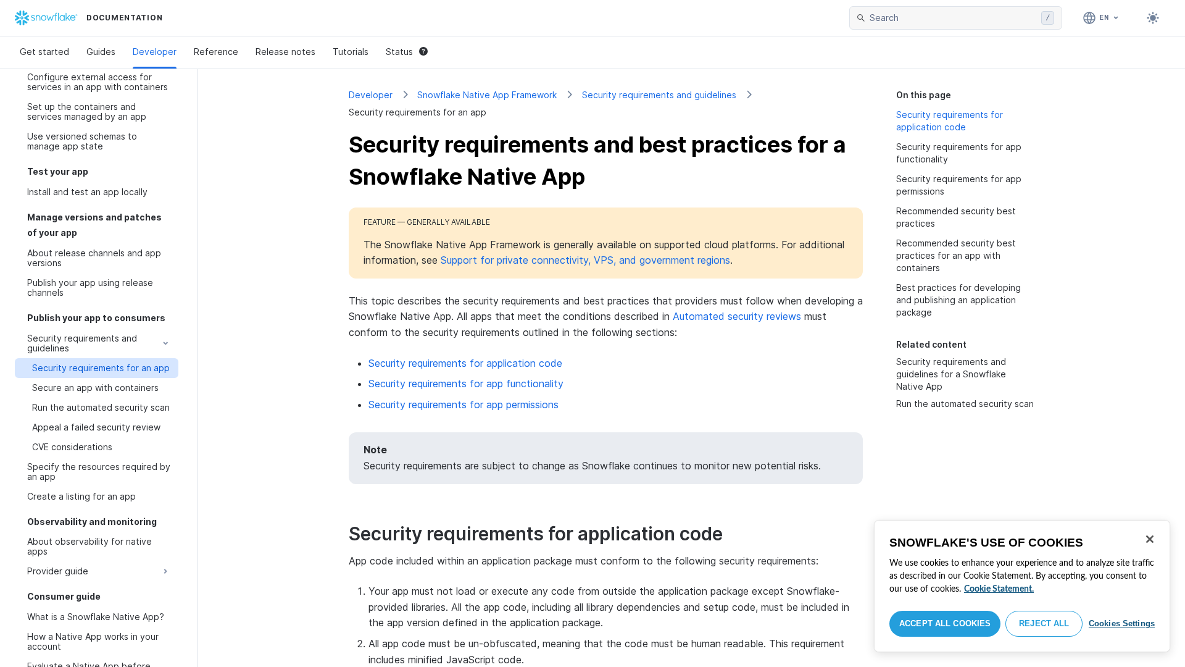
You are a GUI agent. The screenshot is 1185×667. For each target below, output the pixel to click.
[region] (1022, 586)
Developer (155, 51)
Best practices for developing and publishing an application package (958, 299)
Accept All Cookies (945, 623)
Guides (100, 51)
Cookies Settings (1122, 623)
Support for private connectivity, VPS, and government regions (585, 260)
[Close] (1149, 539)
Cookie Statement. (999, 589)
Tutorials (350, 51)
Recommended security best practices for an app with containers (956, 255)
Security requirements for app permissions (463, 404)
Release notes (285, 51)
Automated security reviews (737, 316)
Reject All (1044, 623)
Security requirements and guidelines (659, 95)
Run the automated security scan (965, 403)
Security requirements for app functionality (465, 383)
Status (399, 51)
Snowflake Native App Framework (487, 95)
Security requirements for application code (465, 363)
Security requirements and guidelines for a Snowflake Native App (951, 374)
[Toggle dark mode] (1153, 18)
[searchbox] (953, 18)
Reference (216, 51)
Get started (44, 51)
